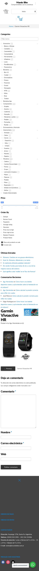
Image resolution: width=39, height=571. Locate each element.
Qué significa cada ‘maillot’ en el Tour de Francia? (19, 271)
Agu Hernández (8, 282)
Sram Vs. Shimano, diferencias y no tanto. (16, 260)
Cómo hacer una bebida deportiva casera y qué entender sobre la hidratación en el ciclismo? (19, 284)
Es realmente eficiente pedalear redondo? (16, 263)
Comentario (8, 391)
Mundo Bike (22, 2)
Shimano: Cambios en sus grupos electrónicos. (18, 257)
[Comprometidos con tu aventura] (6, 3)
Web (3, 454)
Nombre (6, 432)
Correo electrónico (12, 443)
